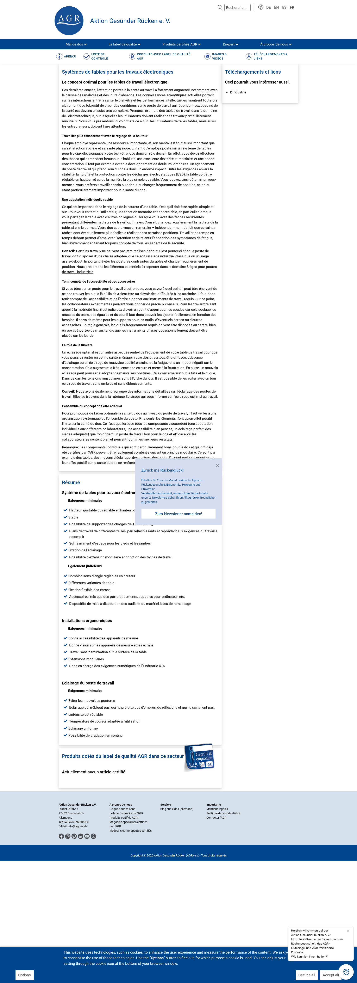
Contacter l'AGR (216, 817)
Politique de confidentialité (223, 813)
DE (268, 7)
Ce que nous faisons (122, 809)
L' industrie (238, 92)
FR (292, 7)
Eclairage (133, 396)
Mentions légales (217, 809)
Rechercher (220, 7)
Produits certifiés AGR (123, 817)
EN (276, 7)
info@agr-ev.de (77, 826)
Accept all (331, 975)
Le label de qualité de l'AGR (126, 813)
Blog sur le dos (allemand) (176, 809)
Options (24, 975)
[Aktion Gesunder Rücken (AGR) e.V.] (70, 20)
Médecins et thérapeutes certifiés (130, 830)
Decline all (306, 975)
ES (284, 7)
